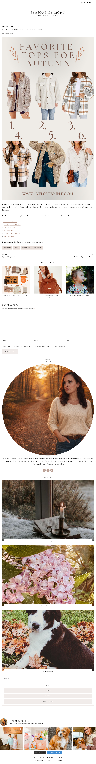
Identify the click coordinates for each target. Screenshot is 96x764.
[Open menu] (3, 2)
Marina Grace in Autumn (79, 295)
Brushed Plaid (8, 230)
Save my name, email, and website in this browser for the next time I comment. (35, 346)
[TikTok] (87, 3)
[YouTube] (90, 3)
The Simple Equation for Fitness (84, 256)
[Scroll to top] (92, 759)
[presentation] (16, 280)
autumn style (7, 247)
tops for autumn (37, 247)
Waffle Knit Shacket (10, 222)
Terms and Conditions (54, 757)
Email (36, 340)
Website (68, 340)
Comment (7, 313)
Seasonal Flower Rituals (48, 606)
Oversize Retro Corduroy (12, 233)
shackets (16, 247)
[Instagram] (82, 3)
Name (5, 340)
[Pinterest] (84, 3)
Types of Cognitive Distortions (12, 256)
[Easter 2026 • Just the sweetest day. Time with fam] (11, 738)
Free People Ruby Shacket (12, 225)
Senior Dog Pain (48, 671)
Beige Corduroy (9, 236)
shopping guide (26, 247)
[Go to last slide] (5, 281)
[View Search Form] (92, 2)
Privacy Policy (39, 757)
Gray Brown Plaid (9, 227)
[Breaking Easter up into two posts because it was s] (36, 738)
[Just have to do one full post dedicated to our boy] (60, 738)
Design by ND (57, 760)
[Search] (91, 678)
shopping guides (8, 26)
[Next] (90, 281)
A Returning (48, 541)
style (17, 26)
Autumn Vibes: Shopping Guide (16, 295)
